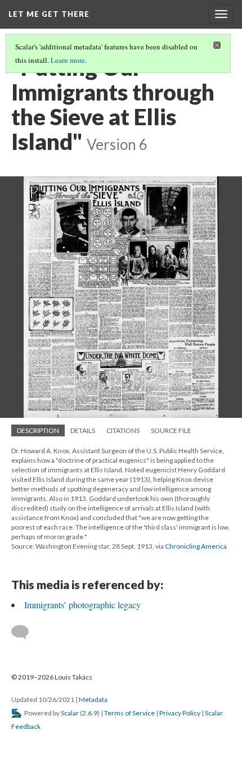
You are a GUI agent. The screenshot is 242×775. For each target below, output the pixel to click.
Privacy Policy (179, 713)
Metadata (93, 699)
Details (82, 430)
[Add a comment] (25, 632)
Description (38, 430)
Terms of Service (129, 713)
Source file (171, 430)
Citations (123, 430)
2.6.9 (89, 713)
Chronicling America (196, 546)
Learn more (68, 60)
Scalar (70, 713)
